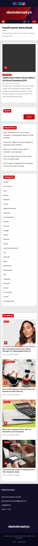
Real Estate (7, 266)
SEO (4, 275)
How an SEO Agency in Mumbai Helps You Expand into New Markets (18, 390)
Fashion (6, 222)
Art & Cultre (7, 186)
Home (4, 30)
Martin (16, 83)
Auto (5, 191)
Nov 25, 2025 (8, 435)
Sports (5, 288)
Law (4, 253)
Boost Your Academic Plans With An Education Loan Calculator (16, 430)
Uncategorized (8, 301)
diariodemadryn (19, 12)
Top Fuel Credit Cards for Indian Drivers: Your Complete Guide (18, 471)
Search (7, 111)
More (5, 261)
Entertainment (7, 74)
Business (6, 200)
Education (7, 213)
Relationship (7, 270)
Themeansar (19, 538)
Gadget (6, 230)
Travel (5, 297)
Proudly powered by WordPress (13, 536)
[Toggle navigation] (24, 21)
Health (5, 244)
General (6, 239)
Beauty (5, 195)
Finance (6, 226)
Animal (5, 182)
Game (5, 235)
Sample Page (22, 542)
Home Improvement (10, 248)
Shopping (6, 279)
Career (5, 204)
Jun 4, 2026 (8, 354)
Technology (7, 292)
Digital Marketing (9, 208)
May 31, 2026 (8, 395)
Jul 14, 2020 (8, 83)
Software (6, 283)
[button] (29, 22)
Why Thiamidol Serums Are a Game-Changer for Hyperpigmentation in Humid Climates (18, 135)
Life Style (6, 257)
